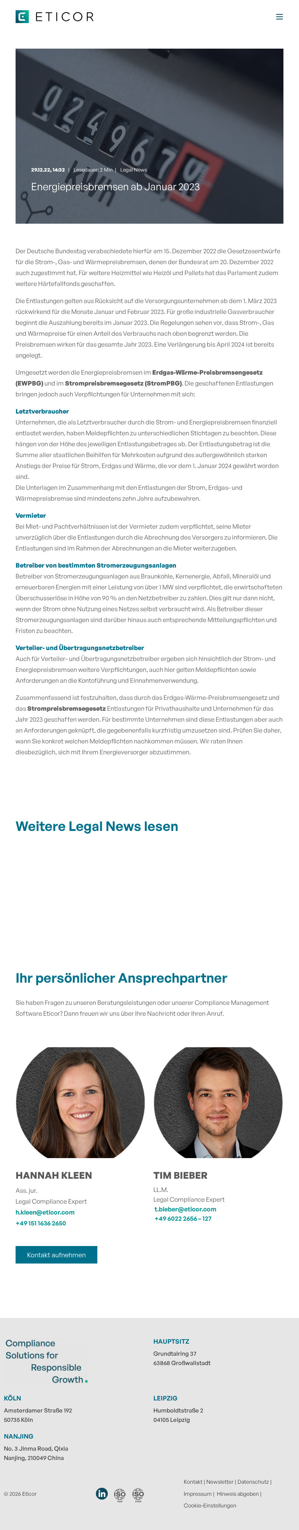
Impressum (198, 1493)
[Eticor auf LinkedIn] (102, 1493)
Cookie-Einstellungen (210, 1505)
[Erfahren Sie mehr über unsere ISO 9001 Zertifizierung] (120, 1495)
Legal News (133, 169)
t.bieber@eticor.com (185, 1209)
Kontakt (193, 1481)
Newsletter (220, 1481)
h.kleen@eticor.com (45, 1212)
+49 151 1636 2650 (41, 1223)
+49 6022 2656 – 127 (183, 1218)
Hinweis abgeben (238, 1493)
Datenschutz (253, 1481)
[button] (15, 1514)
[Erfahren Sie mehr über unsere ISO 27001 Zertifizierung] (138, 1495)
